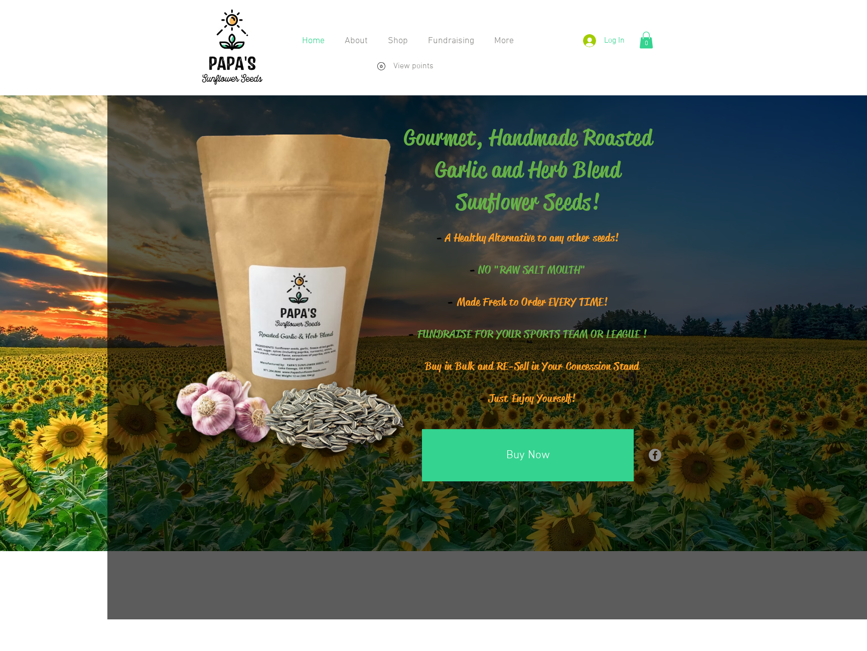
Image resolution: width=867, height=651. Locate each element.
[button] (646, 40)
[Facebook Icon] (655, 455)
